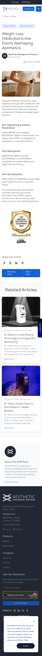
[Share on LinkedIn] (16, 263)
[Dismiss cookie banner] (34, 621)
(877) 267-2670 (13, 525)
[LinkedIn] (19, 610)
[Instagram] (14, 610)
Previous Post (11, 273)
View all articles (11, 482)
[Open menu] (38, 9)
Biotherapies (8, 546)
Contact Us (28, 9)
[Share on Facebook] (4, 263)
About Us (7, 558)
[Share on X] (10, 263)
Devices (6, 541)
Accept (25, 646)
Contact (6, 562)
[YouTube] (23, 610)
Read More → (10, 359)
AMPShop (26, 2)
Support (6, 567)
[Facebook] (27, 610)
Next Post (28, 273)
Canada (15, 2)
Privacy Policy (23, 640)
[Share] (22, 263)
